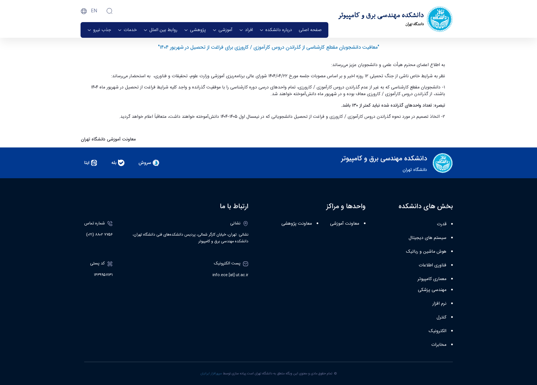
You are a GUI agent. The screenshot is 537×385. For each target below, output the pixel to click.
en (94, 11)
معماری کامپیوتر (432, 279)
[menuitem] (310, 30)
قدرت (441, 224)
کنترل (441, 317)
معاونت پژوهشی (296, 223)
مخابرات (438, 345)
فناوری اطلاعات (432, 265)
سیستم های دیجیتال (427, 238)
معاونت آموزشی (344, 223)
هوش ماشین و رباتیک (426, 251)
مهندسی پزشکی (432, 290)
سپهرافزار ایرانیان (211, 373)
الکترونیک (437, 331)
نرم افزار (439, 303)
